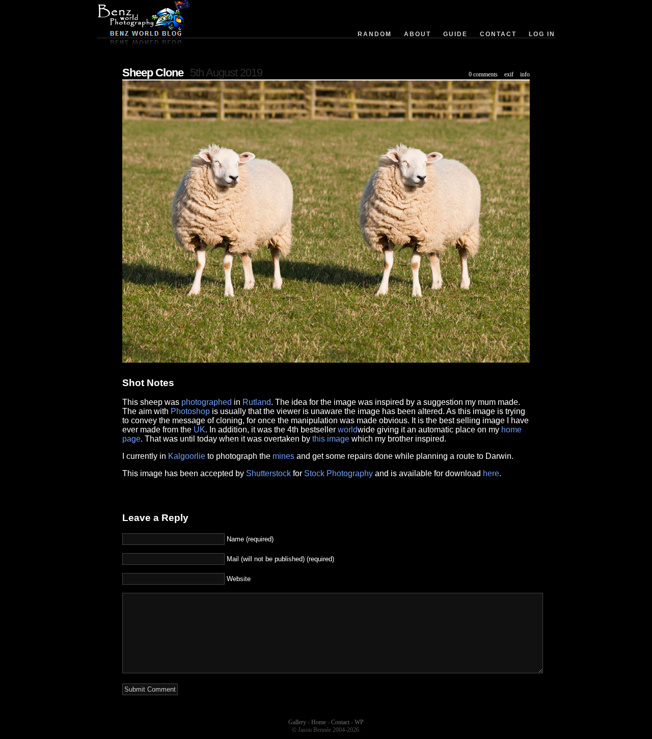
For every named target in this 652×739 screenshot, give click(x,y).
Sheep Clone (152, 72)
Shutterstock (268, 473)
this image (330, 438)
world (348, 429)
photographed (206, 402)
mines (283, 456)
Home (318, 722)
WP (359, 722)
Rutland (256, 402)
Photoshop (190, 411)
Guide (455, 34)
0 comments (483, 74)
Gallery (297, 722)
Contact (498, 34)
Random (375, 34)
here (491, 473)
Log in (542, 34)
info (525, 74)
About (417, 34)
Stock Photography (338, 473)
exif (508, 74)
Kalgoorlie (186, 456)
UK (199, 429)
